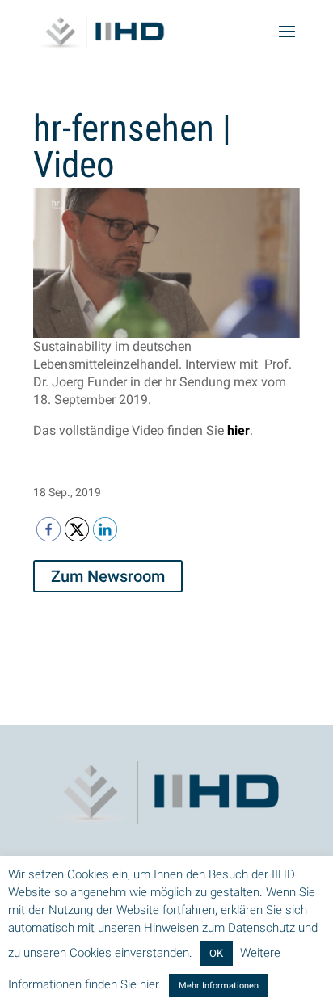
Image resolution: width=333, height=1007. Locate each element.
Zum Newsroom (108, 576)
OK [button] (216, 953)
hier (238, 430)
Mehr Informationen (219, 985)
